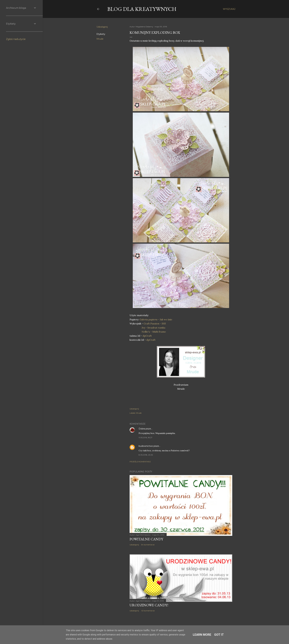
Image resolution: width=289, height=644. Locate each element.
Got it (219, 634)
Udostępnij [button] (102, 26)
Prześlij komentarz (140, 461)
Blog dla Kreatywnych (141, 9)
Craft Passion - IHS (155, 323)
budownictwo (146, 446)
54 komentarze (147, 544)
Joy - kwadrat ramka (153, 327)
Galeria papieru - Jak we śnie (156, 319)
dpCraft (147, 335)
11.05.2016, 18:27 (145, 437)
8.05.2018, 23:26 (146, 455)
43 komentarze (148, 610)
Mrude (99, 39)
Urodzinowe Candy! (149, 605)
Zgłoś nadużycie (16, 39)
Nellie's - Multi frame (154, 331)
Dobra (142, 428)
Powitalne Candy (146, 539)
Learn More (202, 634)
